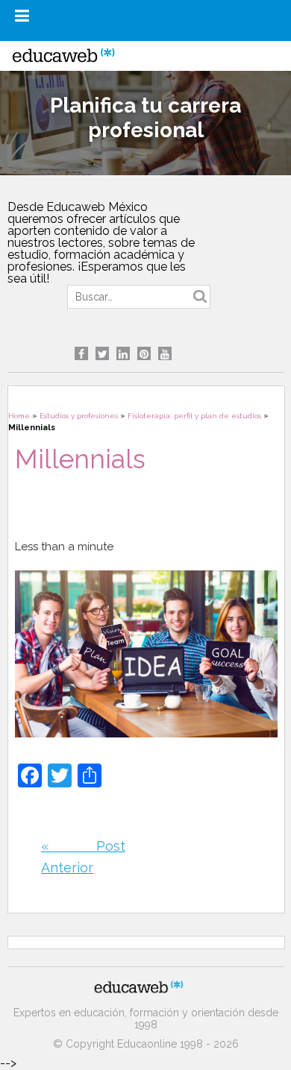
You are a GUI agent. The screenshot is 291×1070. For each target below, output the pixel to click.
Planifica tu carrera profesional (145, 117)
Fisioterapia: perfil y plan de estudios (194, 416)
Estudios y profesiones (79, 416)
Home (19, 416)
